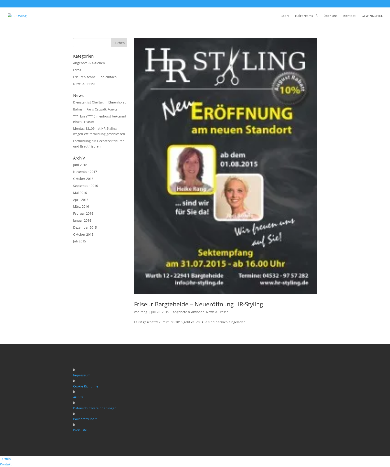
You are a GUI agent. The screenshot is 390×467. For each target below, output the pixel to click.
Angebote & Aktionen (188, 312)
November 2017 (85, 171)
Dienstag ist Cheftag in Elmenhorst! (100, 102)
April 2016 (80, 199)
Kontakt (349, 16)
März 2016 (81, 206)
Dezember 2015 (85, 227)
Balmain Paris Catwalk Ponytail (96, 109)
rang (143, 312)
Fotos (77, 70)
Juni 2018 (80, 165)
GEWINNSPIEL (372, 16)
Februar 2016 (83, 213)
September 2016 (85, 185)
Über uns (330, 16)
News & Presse (217, 312)
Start (285, 16)
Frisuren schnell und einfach (95, 77)
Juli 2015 (79, 241)
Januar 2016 (82, 220)
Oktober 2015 (83, 234)
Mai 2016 (80, 192)
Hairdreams (304, 16)
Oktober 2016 (83, 178)
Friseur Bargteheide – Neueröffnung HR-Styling (198, 304)
